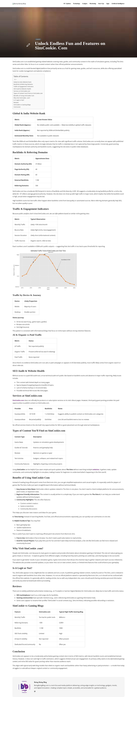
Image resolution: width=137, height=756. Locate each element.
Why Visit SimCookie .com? (22, 98)
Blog (103, 751)
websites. (96, 469)
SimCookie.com (18, 400)
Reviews (16, 102)
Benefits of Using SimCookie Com (24, 96)
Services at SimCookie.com (22, 91)
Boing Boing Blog (120, 749)
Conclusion (17, 107)
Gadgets (84, 3)
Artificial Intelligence (118, 3)
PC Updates (67, 3)
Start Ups (101, 3)
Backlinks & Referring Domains (23, 84)
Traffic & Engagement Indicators (24, 86)
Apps (107, 3)
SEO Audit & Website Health (22, 89)
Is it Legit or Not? (19, 100)
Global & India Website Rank (22, 82)
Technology (76, 3)
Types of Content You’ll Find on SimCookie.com (28, 93)
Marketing (93, 3)
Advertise (111, 751)
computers (38, 39)
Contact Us (120, 751)
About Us (96, 751)
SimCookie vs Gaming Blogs (22, 105)
